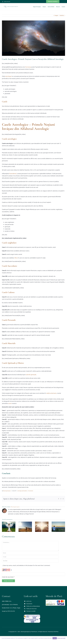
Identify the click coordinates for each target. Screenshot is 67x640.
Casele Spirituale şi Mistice (13, 363)
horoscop (28, 67)
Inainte (62, 15)
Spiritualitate (24, 490)
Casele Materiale (9, 343)
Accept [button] (54, 638)
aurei (10, 403)
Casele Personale (9, 320)
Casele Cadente (8, 292)
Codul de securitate (7, 577)
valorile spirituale (31, 374)
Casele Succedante (9, 266)
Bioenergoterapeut (7, 490)
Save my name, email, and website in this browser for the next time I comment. (26, 565)
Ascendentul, (13, 173)
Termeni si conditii (30, 611)
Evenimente (29, 603)
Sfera (16, 258)
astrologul (8, 76)
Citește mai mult (61, 638)
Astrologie (20, 490)
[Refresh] (11, 569)
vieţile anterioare (51, 393)
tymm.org (28, 601)
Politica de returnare (31, 608)
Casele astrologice (9, 139)
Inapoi (56, 15)
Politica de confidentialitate (33, 606)
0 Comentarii (30, 490)
